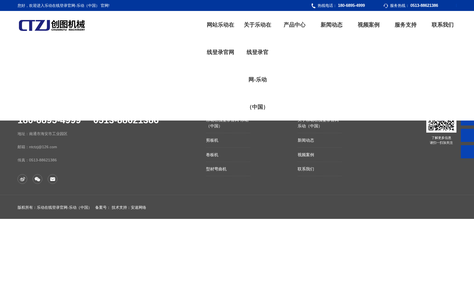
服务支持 (406, 25)
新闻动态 (332, 25)
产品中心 (295, 25)
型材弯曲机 (216, 169)
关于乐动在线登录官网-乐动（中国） (257, 66)
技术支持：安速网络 (129, 207)
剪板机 (212, 140)
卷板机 (212, 154)
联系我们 (443, 25)
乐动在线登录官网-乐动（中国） (227, 123)
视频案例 (369, 25)
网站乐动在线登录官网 (220, 38)
